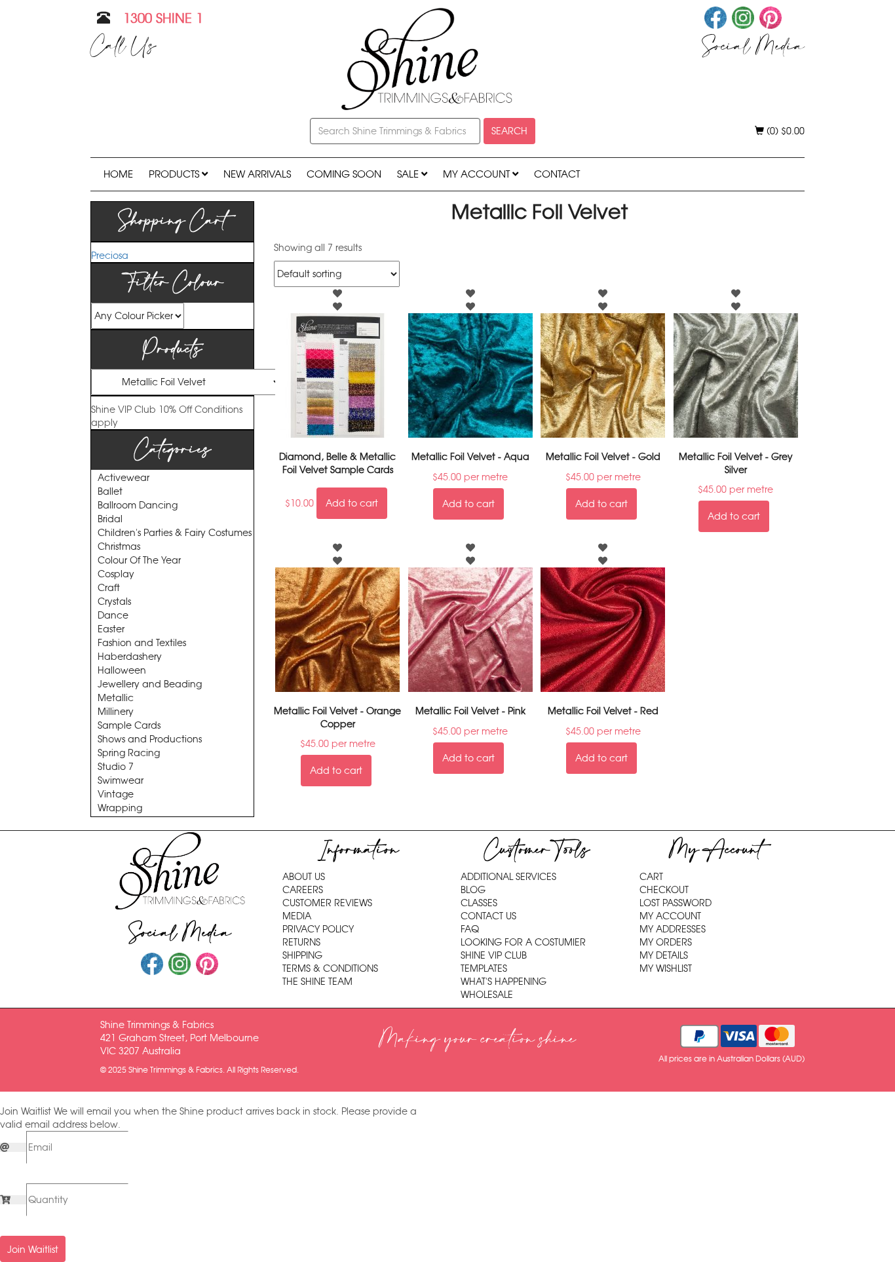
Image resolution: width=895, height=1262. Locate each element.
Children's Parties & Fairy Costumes (175, 533)
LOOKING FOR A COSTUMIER (523, 942)
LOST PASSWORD (675, 903)
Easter (111, 629)
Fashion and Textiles (142, 643)
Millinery (116, 711)
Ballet (110, 491)
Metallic (116, 698)
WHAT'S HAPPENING (503, 981)
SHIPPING (302, 955)
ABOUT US (303, 877)
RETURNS (301, 942)
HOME (118, 174)
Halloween (122, 670)
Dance (113, 615)
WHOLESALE (487, 995)
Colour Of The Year (139, 560)
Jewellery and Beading (150, 684)
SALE (409, 174)
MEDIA (296, 916)
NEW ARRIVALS (257, 174)
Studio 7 (116, 767)
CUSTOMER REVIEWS (327, 903)
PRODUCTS (175, 174)
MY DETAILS (663, 955)
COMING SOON (344, 174)
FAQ (470, 929)
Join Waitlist (32, 1249)
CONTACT (557, 174)
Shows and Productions (150, 739)
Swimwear (120, 780)
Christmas (119, 546)
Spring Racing (129, 753)
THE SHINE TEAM (317, 981)
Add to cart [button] (352, 503)
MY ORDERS (665, 942)
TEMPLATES (484, 968)
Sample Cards (129, 725)
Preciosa (109, 255)
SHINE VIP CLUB (494, 955)
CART (651, 877)
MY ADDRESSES (672, 929)
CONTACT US (488, 916)
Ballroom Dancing (138, 505)
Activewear (123, 478)
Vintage (116, 794)
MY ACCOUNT (477, 174)
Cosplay (116, 574)
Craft (109, 588)
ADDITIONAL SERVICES (508, 877)
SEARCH (509, 131)
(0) (784, 131)
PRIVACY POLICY (318, 929)
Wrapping (120, 808)
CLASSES (479, 903)
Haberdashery (130, 656)
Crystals (114, 601)
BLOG (473, 890)
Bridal (110, 519)
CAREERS (302, 890)
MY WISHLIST (665, 968)
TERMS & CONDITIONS (330, 968)
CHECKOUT (664, 890)
